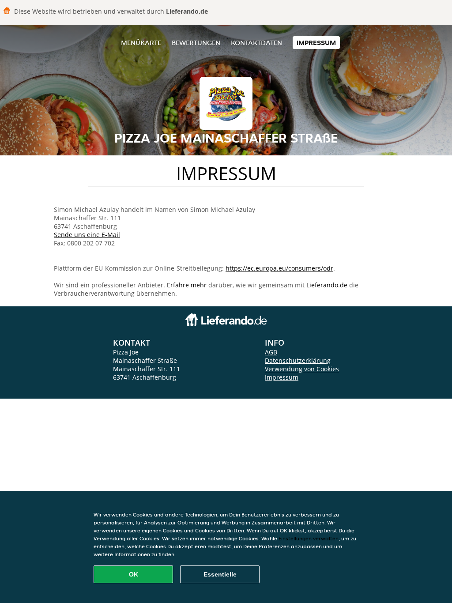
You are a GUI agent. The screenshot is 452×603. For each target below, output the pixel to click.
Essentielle (220, 574)
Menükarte (141, 42)
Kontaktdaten (256, 42)
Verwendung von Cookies (302, 369)
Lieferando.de (326, 285)
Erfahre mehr (187, 285)
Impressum (316, 42)
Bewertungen (196, 42)
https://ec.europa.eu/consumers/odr (279, 268)
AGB (271, 352)
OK (133, 574)
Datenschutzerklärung (298, 360)
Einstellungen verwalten (309, 538)
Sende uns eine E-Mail (87, 234)
